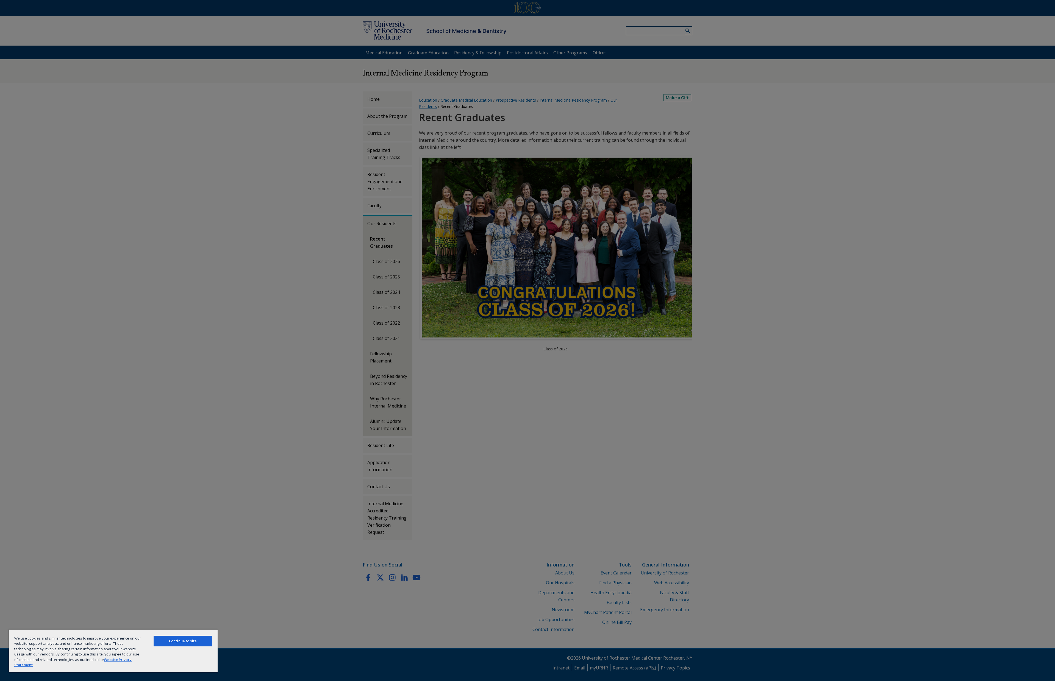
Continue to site (183, 640)
